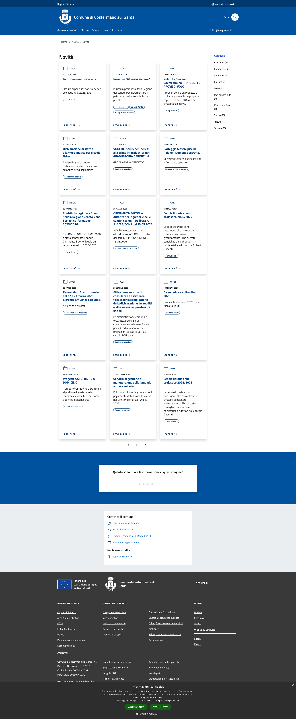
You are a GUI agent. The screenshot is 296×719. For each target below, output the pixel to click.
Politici (60, 634)
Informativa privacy (159, 667)
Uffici (60, 623)
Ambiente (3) (221, 62)
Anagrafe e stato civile (114, 612)
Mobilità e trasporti (113, 634)
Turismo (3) (220, 128)
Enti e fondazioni (66, 629)
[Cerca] (235, 17)
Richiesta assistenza (113, 678)
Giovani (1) (219, 88)
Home (64, 42)
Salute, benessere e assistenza (165, 634)
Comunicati (200, 618)
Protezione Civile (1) (223, 107)
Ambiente (154, 629)
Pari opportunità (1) (222, 96)
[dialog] (148, 700)
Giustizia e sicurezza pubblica (164, 618)
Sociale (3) (219, 115)
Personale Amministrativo (71, 640)
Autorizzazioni (156, 640)
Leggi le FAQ (109, 673)
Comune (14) (220, 75)
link (177, 700)
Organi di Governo (66, 612)
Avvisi (72, 68)
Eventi (197, 644)
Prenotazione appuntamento (118, 662)
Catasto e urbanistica (114, 629)
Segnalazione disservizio (115, 667)
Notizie (123, 68)
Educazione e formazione (162, 612)
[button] (148, 713)
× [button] (292, 685)
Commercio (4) (221, 69)
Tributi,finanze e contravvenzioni (166, 623)
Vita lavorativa (110, 618)
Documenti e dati (66, 645)
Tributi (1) (219, 121)
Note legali (154, 673)
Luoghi (197, 639)
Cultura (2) (219, 82)
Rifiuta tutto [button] (160, 706)
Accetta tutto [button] (136, 707)
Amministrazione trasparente (164, 662)
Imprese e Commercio (114, 623)
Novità (75, 42)
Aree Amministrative (68, 618)
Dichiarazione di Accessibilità (164, 678)
